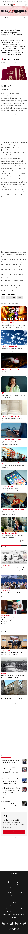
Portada (4, 17)
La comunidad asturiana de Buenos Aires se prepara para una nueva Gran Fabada (11, 781)
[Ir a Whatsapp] (9, 928)
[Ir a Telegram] (14, 928)
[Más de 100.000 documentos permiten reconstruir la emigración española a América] (14, 557)
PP (3, 297)
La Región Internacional (11, 59)
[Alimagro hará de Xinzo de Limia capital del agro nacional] (14, 642)
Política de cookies (14, 911)
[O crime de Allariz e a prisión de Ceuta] (14, 687)
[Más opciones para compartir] (11, 86)
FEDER (14, 917)
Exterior (9, 17)
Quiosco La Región (14, 882)
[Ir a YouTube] (20, 923)
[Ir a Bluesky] (24, 923)
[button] (26, 5)
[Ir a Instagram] (11, 923)
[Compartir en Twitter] (8, 86)
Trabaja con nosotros (14, 879)
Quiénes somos (14, 876)
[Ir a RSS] (18, 928)
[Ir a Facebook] (3, 923)
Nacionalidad (11, 297)
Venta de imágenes (14, 887)
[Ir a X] (7, 923)
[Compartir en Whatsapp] (2, 86)
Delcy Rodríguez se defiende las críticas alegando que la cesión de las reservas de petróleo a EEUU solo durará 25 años (11, 792)
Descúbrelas (14, 832)
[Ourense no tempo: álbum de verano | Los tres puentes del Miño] (14, 664)
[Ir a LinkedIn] (16, 923)
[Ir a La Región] (10, 5)
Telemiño (14, 895)
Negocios (16, 17)
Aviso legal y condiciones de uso (14, 914)
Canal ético (14, 906)
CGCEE (20, 297)
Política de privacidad (14, 908)
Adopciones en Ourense (11, 1)
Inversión (23, 17)
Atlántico (14, 898)
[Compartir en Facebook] (5, 86)
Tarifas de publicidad (14, 884)
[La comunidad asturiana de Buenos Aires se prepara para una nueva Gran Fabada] (14, 582)
